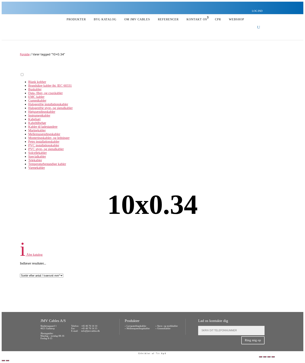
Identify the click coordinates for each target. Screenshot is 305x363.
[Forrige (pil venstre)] (3, 360)
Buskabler (34, 89)
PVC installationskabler (43, 145)
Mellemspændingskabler (44, 134)
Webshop (236, 19)
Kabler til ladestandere (42, 126)
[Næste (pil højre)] (7, 360)
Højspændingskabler (41, 111)
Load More (152, 290)
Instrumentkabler (39, 115)
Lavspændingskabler (136, 326)
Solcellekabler (37, 153)
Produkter (76, 19)
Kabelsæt (34, 119)
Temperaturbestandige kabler (47, 164)
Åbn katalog (31, 254)
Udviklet (144, 353)
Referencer (168, 19)
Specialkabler (37, 156)
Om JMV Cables (137, 19)
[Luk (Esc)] (273, 356)
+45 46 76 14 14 (89, 326)
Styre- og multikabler (167, 326)
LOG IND (257, 10)
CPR (218, 19)
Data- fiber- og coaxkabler (45, 93)
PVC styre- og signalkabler (46, 149)
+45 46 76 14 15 (89, 328)
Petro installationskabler (43, 141)
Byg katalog (105, 19)
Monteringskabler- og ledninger (49, 138)
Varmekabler (36, 167)
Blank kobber (37, 82)
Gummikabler (37, 100)
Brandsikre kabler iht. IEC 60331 (50, 85)
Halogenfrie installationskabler (48, 104)
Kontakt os (197, 19)
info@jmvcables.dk (90, 331)
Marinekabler (37, 130)
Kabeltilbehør (37, 123)
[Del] (269, 356)
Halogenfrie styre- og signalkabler (50, 108)
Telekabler (35, 160)
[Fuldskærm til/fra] (264, 356)
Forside (25, 54)
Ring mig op (253, 340)
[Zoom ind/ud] (260, 356)
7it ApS (161, 353)
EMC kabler (36, 97)
